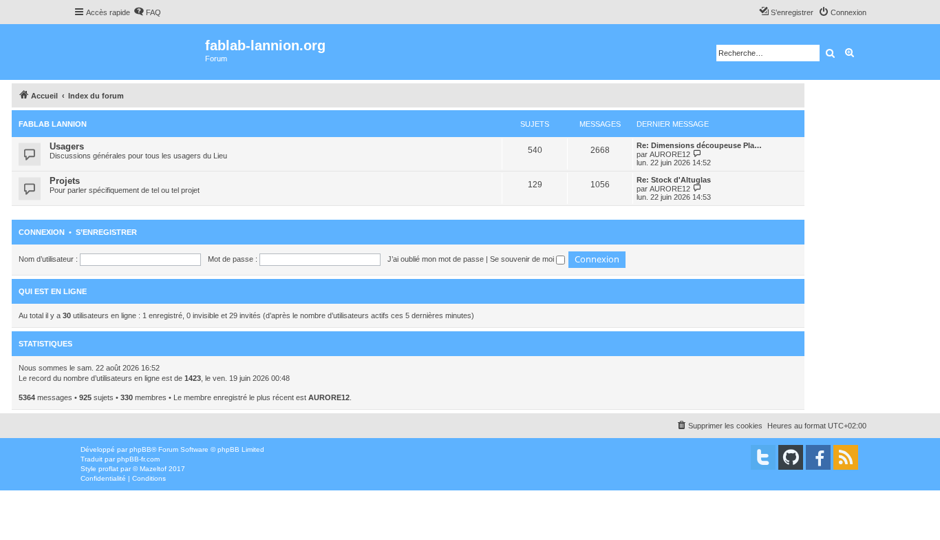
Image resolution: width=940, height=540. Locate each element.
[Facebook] (818, 457)
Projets (65, 181)
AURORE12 (670, 154)
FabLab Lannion (53, 124)
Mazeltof (153, 469)
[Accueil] (139, 52)
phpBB (140, 449)
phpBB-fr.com (138, 459)
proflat (108, 469)
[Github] (790, 457)
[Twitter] (763, 457)
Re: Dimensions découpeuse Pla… (699, 145)
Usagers (67, 146)
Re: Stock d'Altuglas (674, 180)
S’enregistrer (106, 232)
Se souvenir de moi (523, 259)
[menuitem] (147, 12)
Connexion (42, 232)
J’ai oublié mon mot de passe (435, 259)
